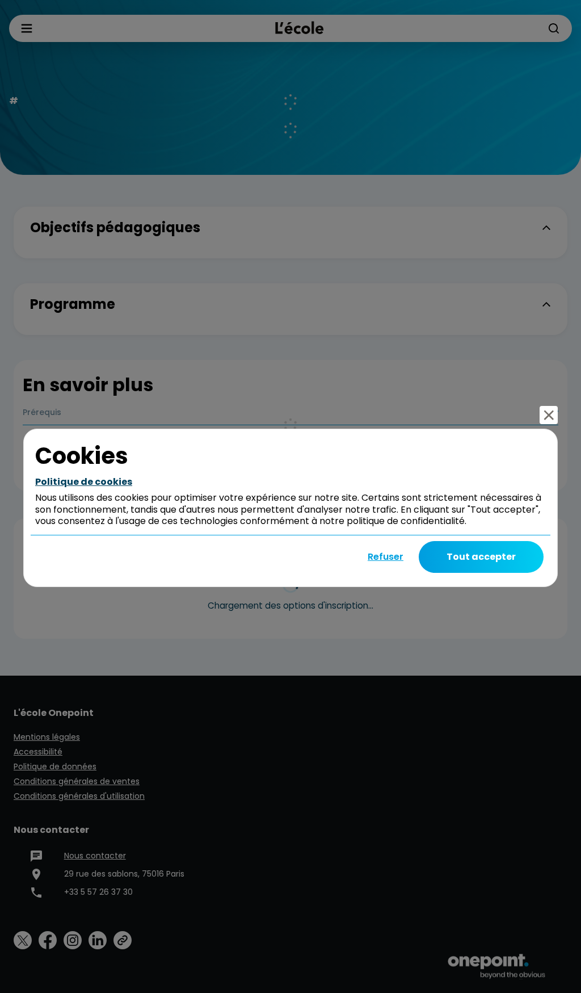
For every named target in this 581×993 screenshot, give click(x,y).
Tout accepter (481, 556)
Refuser (385, 556)
